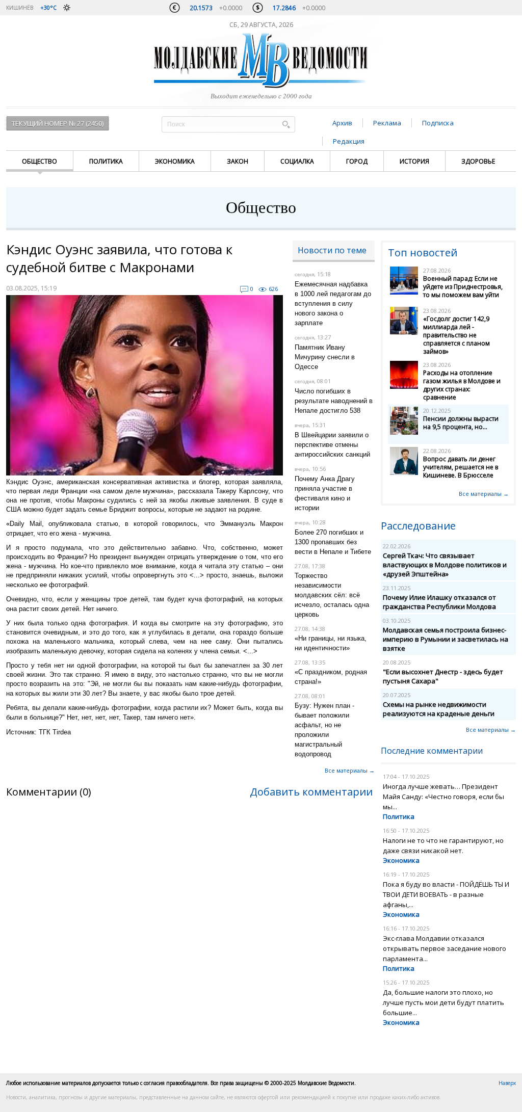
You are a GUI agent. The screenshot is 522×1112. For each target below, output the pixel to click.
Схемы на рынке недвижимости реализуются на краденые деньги (438, 709)
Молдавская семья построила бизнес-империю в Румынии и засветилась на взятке (445, 639)
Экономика (175, 161)
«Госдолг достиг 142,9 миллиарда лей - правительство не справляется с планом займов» (456, 335)
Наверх (507, 1083)
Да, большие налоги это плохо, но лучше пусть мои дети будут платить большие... (443, 1002)
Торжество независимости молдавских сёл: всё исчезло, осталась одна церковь (332, 595)
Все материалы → (350, 770)
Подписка (438, 122)
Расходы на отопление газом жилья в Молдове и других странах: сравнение (462, 385)
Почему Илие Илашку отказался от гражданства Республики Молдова (439, 602)
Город (357, 161)
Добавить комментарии (311, 791)
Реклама (387, 122)
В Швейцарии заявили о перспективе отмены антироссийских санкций (332, 444)
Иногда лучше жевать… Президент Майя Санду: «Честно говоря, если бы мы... (443, 796)
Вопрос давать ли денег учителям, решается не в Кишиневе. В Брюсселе (460, 467)
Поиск (286, 124)
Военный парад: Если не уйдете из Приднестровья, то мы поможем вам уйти (463, 286)
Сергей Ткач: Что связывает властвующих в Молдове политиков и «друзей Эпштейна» (445, 564)
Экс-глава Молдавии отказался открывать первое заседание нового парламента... (444, 948)
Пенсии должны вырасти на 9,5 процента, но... (461, 422)
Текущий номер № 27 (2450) (57, 123)
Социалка (297, 161)
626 (273, 289)
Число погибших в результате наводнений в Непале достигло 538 (334, 400)
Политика (106, 161)
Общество (39, 161)
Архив (342, 122)
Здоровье (478, 161)
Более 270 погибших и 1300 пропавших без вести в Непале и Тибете (333, 541)
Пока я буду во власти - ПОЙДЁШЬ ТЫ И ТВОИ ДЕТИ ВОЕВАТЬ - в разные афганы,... (446, 894)
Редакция (348, 141)
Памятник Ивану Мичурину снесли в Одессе (325, 356)
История (414, 161)
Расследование (418, 526)
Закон (237, 161)
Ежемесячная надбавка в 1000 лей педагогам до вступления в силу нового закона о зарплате (333, 303)
